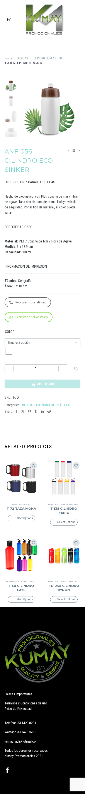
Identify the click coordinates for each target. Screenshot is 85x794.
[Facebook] (16, 411)
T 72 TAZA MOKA (21, 508)
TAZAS (26, 504)
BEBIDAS (22, 58)
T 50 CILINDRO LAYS (21, 588)
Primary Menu (76, 19)
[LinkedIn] (42, 411)
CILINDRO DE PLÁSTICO (48, 58)
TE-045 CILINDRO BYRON (64, 588)
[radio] (8, 351)
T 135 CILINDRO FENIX (63, 510)
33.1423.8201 (26, 723)
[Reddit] (49, 411)
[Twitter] (23, 411)
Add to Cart (45, 384)
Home (8, 58)
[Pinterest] (29, 411)
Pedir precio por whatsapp (31, 317)
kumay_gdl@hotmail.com (21, 741)
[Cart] (8, 19)
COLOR (9, 332)
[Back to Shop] (74, 150)
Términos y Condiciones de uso (26, 703)
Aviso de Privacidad (18, 709)
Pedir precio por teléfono (30, 302)
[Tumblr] (36, 411)
